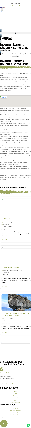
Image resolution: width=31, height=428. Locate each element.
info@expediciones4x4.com (7, 384)
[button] (15, 33)
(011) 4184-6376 (4, 372)
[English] (0, 7)
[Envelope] (10, 38)
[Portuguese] (3, 7)
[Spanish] (4, 7)
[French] (2, 7)
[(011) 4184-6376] (2, 369)
